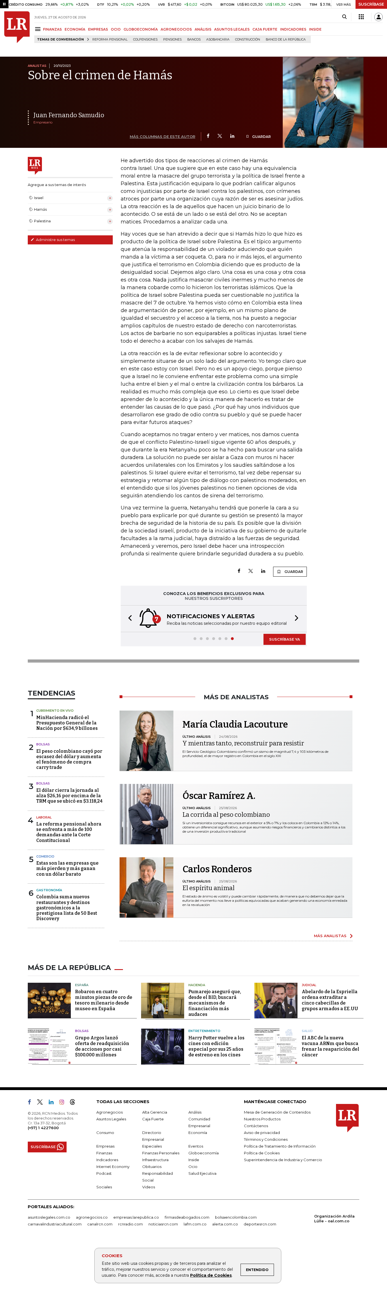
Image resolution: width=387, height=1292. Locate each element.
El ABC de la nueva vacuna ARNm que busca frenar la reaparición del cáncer (330, 1046)
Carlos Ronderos (217, 869)
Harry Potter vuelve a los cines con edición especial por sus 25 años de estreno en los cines (216, 1046)
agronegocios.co (92, 1217)
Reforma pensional (109, 39)
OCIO (116, 29)
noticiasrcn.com (163, 1224)
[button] (128, 619)
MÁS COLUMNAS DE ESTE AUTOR (162, 136)
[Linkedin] (232, 136)
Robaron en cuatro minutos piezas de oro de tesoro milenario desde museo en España (103, 1000)
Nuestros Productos (262, 1119)
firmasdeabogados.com (187, 1217)
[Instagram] (64, 1103)
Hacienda (196, 985)
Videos (148, 1187)
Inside (193, 1159)
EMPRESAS (98, 29)
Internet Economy (112, 1166)
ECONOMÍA (75, 29)
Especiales (152, 1146)
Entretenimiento (204, 1031)
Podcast (104, 1173)
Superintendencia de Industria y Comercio (283, 1159)
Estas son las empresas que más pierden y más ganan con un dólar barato (67, 868)
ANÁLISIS (203, 29)
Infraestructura (155, 1159)
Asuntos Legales (111, 1119)
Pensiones (172, 39)
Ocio (192, 1166)
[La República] (17, 27)
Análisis (194, 1112)
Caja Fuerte (153, 1119)
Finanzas (104, 1153)
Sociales (104, 1187)
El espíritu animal (208, 888)
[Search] (344, 17)
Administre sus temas (55, 239)
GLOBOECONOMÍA (141, 29)
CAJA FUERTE (264, 29)
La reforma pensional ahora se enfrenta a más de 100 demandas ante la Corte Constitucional (68, 832)
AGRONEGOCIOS (176, 29)
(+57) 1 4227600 (43, 1127)
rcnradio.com (130, 1224)
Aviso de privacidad (262, 1132)
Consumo (105, 1132)
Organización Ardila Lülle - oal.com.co (334, 1218)
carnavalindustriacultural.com (55, 1224)
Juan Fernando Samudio (68, 115)
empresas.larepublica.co (136, 1217)
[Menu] (38, 29)
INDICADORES (293, 29)
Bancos (194, 39)
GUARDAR (261, 137)
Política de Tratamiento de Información (280, 1146)
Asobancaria (217, 39)
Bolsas (43, 744)
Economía (197, 1132)
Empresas (105, 1146)
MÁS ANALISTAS (330, 935)
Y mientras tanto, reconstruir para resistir (243, 743)
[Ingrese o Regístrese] (378, 17)
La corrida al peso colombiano (226, 814)
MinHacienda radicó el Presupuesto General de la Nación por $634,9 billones (67, 723)
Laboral (44, 817)
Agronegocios (109, 1112)
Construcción (247, 39)
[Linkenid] (53, 1103)
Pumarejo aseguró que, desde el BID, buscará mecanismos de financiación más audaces (214, 1003)
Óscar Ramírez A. (218, 795)
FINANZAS (52, 29)
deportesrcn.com (260, 1224)
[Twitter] (219, 136)
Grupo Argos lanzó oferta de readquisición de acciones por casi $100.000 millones (102, 1046)
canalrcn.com (99, 1224)
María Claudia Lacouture (235, 724)
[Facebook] (208, 136)
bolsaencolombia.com (236, 1217)
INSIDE (315, 29)
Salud (307, 1031)
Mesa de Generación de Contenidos (277, 1112)
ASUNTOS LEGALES (232, 29)
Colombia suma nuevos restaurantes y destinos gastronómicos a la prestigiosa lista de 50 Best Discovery (66, 907)
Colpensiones (145, 39)
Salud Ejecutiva (202, 1173)
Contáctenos (256, 1125)
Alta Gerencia (154, 1112)
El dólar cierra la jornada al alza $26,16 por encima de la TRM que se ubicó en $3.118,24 (69, 796)
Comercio (45, 856)
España (81, 985)
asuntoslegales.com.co (49, 1217)
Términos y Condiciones (266, 1139)
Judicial (309, 985)
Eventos (195, 1146)
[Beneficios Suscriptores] (361, 17)
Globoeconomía (203, 1153)
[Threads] (75, 1103)
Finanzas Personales (160, 1153)
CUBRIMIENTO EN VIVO (55, 711)
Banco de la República (286, 39)
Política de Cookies (211, 1275)
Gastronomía (49, 890)
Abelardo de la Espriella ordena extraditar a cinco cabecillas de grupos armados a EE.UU (330, 1000)
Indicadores (107, 1159)
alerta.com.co (225, 1224)
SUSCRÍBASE (371, 4)
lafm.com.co (195, 1224)
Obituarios (151, 1166)
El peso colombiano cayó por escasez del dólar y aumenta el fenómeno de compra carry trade (69, 759)
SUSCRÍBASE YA (284, 639)
